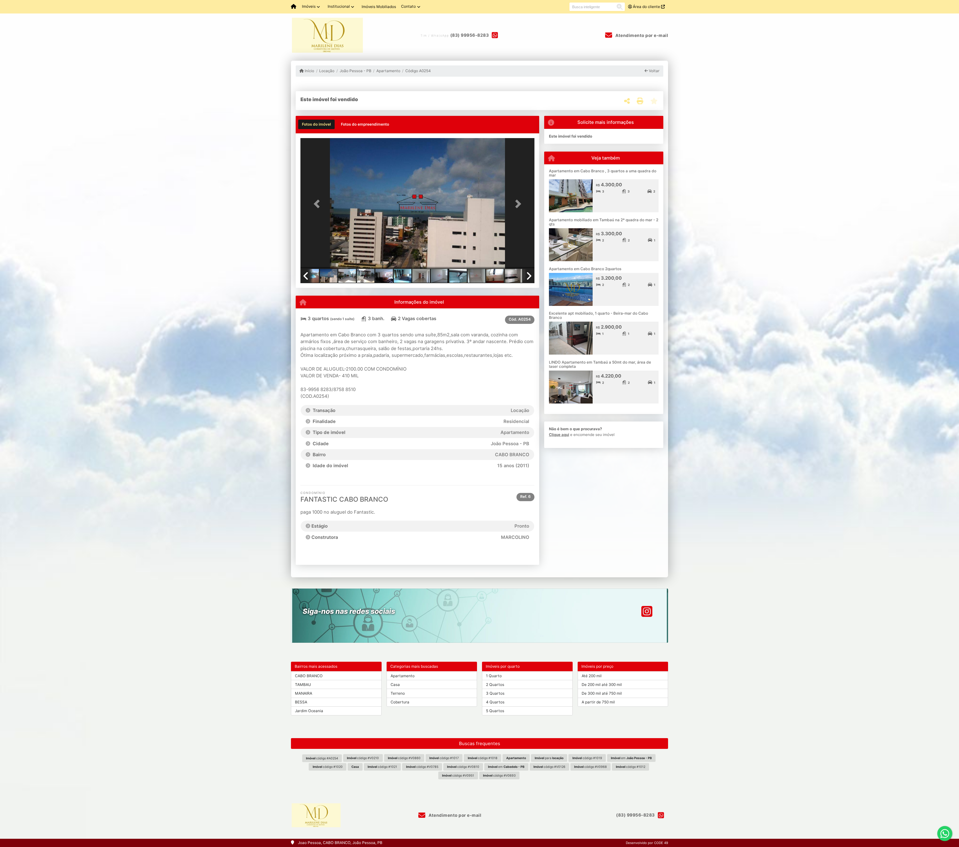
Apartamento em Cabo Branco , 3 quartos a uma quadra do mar (602, 173)
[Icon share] (646, 611)
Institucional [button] (339, 6)
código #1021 (382, 767)
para (549, 758)
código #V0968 (590, 767)
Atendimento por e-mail (641, 35)
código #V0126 (549, 767)
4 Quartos (495, 702)
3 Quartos (495, 693)
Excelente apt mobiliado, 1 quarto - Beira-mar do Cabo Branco (598, 315)
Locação (326, 70)
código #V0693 (499, 775)
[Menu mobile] (293, 6)
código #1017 (444, 758)
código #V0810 (463, 767)
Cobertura (400, 702)
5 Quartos (495, 710)
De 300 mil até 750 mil (602, 693)
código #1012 (630, 767)
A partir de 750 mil (598, 702)
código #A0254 (322, 758)
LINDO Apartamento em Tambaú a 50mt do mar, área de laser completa (600, 364)
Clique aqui (559, 434)
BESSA (301, 702)
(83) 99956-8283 (469, 35)
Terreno (398, 693)
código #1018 (482, 758)
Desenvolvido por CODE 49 (647, 843)
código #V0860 (404, 758)
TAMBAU (303, 684)
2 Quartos (495, 684)
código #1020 (328, 767)
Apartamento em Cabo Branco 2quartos (585, 268)
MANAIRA (303, 693)
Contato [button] (408, 6)
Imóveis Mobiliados (379, 6)
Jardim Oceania (309, 710)
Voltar (654, 70)
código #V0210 (363, 758)
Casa (395, 684)
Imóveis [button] (309, 6)
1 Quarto (494, 675)
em (631, 758)
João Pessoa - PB (355, 70)
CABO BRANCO (309, 675)
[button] (317, 204)
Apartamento (388, 70)
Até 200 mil (592, 675)
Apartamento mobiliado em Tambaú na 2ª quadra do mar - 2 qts (603, 221)
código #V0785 (422, 767)
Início (309, 70)
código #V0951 (458, 775)
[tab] (316, 124)
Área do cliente (646, 6)
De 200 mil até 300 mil (602, 684)
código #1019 (587, 758)
